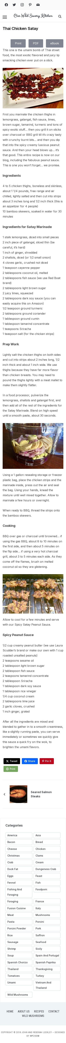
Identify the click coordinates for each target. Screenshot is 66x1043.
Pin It (48, 761)
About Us (24, 1011)
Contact (53, 1011)
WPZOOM (34, 1036)
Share (31, 761)
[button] (5, 17)
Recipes (39, 1011)
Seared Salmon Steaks (41, 794)
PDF (36, 43)
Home (10, 1011)
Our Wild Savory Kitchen (33, 16)
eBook (54, 43)
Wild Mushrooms (33, 1016)
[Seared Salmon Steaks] (18, 794)
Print (18, 43)
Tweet (13, 761)
